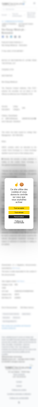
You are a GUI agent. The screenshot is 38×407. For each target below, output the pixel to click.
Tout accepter (19, 208)
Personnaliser (19, 217)
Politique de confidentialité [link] (19, 222)
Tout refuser (19, 212)
